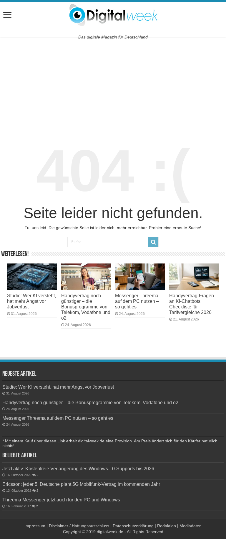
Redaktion (166, 525)
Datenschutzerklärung (133, 525)
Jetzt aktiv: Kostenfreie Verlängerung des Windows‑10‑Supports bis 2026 (78, 468)
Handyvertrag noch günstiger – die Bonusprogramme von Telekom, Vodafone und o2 (85, 306)
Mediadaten (191, 525)
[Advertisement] (113, 85)
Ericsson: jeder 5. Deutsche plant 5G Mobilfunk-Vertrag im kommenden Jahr (81, 484)
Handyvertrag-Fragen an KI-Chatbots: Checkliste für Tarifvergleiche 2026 (191, 304)
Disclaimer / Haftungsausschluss (79, 525)
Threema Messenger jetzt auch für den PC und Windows (61, 499)
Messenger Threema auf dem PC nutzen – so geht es (137, 301)
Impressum (34, 525)
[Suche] (153, 242)
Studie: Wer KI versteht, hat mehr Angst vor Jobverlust (31, 301)
